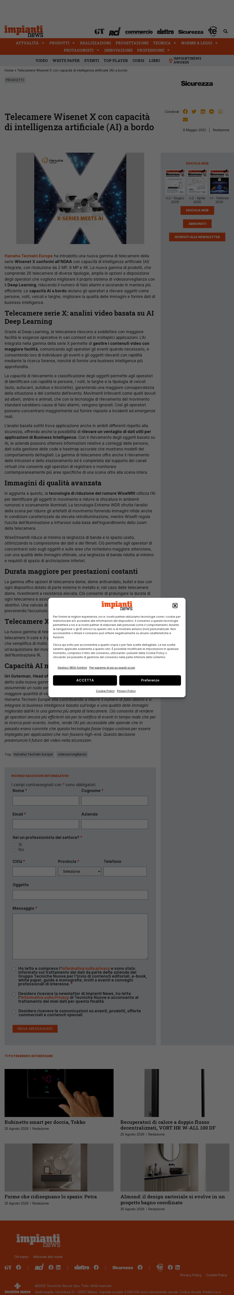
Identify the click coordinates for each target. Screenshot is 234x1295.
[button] (175, 606)
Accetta (85, 680)
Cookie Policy (105, 691)
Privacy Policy (126, 691)
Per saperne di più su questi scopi (112, 667)
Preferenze (150, 680)
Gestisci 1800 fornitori (72, 667)
